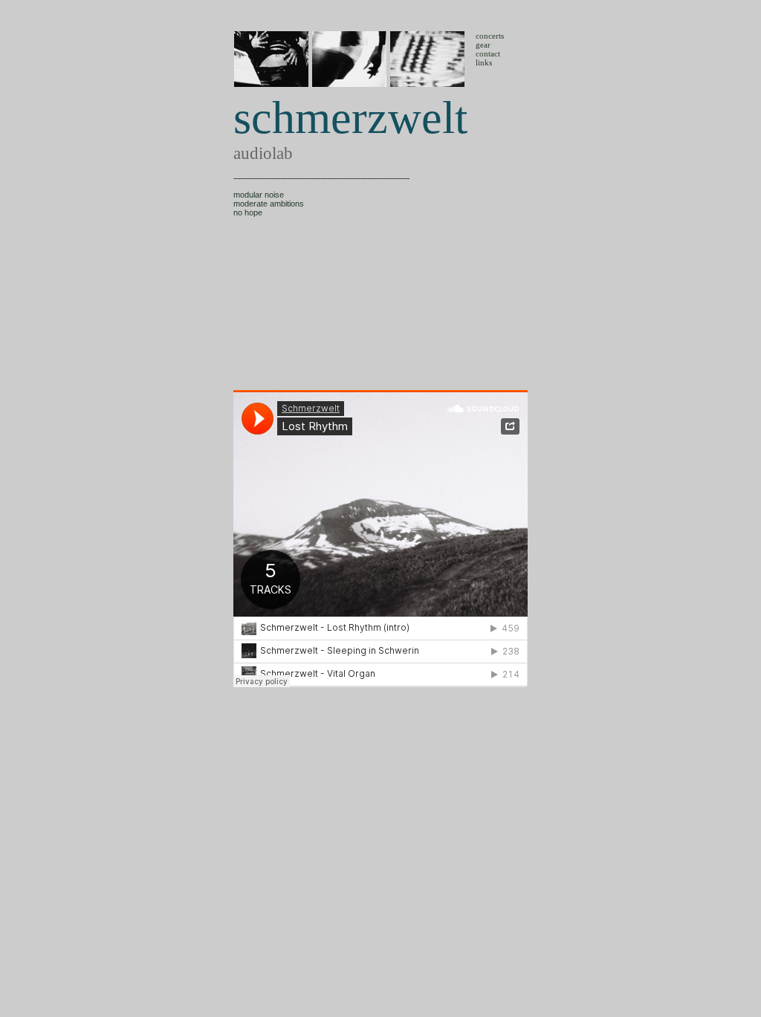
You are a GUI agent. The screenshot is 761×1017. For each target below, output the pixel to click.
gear (483, 44)
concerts (490, 35)
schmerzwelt (350, 117)
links (484, 62)
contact (488, 53)
